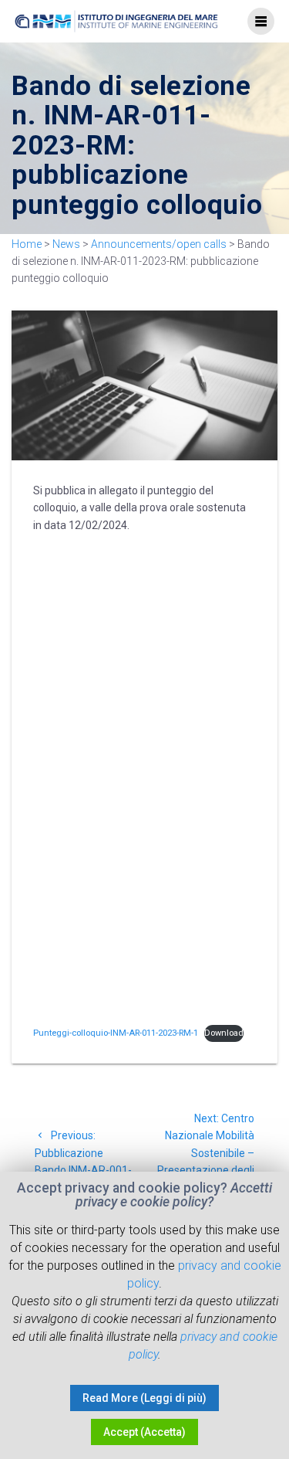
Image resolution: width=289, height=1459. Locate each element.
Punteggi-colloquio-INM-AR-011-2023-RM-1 (115, 1033)
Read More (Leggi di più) (144, 1398)
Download (224, 1033)
